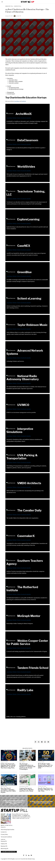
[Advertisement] (27, 706)
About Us (3, 827)
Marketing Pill (4, 848)
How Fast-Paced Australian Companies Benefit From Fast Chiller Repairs (8, 790)
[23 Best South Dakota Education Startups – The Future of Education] (13, 801)
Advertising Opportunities (7, 829)
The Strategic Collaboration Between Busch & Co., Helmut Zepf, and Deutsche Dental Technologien (27, 766)
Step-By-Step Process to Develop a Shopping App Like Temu (45, 790)
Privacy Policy (4, 834)
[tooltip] (35, 742)
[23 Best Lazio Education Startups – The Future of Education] (41, 801)
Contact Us (4, 832)
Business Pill (4, 846)
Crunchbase (16, 101)
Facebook (23, 118)
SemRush (24, 101)
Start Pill (19, 16)
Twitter (19, 118)
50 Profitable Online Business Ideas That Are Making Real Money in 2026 (45, 766)
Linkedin (28, 118)
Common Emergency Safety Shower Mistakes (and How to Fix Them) (26, 790)
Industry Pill (9, 6)
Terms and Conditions (6, 837)
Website (15, 118)
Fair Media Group (30, 859)
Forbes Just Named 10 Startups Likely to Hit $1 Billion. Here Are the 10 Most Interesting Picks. (8, 766)
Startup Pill (17, 6)
